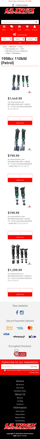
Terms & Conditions (29, 370)
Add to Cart (20, 123)
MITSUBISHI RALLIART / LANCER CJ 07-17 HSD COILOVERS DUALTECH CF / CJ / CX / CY (20, 278)
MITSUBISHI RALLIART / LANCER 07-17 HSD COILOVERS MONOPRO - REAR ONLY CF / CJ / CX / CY (20, 221)
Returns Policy (20, 417)
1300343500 (21, 5)
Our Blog (20, 401)
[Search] (36, 22)
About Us (20, 398)
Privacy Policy (34, 372)
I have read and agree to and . (22, 371)
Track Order (20, 388)
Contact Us (20, 404)
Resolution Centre (20, 391)
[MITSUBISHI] (29, 92)
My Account (20, 384)
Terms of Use (20, 411)
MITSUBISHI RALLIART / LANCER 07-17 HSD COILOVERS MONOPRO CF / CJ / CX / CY (20, 106)
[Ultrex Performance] (19, 11)
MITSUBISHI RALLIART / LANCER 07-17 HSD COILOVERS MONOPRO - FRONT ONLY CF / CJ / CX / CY (20, 163)
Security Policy (20, 421)
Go (20, 43)
